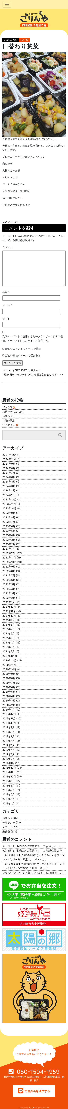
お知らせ (7, 416)
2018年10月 (9, 776)
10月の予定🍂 (10, 425)
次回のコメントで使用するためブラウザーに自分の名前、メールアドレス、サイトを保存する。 (32, 338)
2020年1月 (8, 709)
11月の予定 (8, 420)
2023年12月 (9, 499)
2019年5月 (8, 745)
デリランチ (8, 822)
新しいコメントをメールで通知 (23, 348)
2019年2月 (8, 758)
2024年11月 (9, 459)
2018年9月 (8, 781)
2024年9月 (8, 463)
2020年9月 (8, 673)
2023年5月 (8, 530)
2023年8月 (8, 517)
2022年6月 (8, 579)
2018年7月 (8, 790)
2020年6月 (8, 687)
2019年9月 (8, 727)
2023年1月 (8, 548)
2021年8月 (8, 624)
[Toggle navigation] (7, 4)
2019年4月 (8, 749)
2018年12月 (9, 767)
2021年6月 (8, 633)
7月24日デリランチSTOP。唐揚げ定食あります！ (30, 374)
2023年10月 (9, 508)
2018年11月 (8, 772)
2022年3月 (8, 593)
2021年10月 (9, 615)
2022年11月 (9, 557)
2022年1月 (8, 602)
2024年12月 (9, 454)
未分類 (24, 39)
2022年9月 (8, 566)
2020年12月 (9, 660)
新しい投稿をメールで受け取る (23, 355)
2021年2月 (8, 651)
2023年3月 (8, 539)
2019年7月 (8, 736)
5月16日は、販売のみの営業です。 (22, 846)
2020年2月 (8, 705)
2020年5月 (8, 691)
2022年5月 (8, 584)
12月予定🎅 (9, 407)
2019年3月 (8, 754)
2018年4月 (8, 803)
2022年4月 (8, 588)
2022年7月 (8, 575)
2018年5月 (8, 798)
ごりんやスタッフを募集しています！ (23, 872)
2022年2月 (8, 597)
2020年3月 (8, 700)
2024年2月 (8, 490)
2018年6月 (8, 794)
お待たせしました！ (13, 411)
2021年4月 (8, 642)
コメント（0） (10, 221)
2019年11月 (8, 718)
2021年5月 (8, 638)
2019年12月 (9, 714)
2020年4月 (8, 696)
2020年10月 (9, 669)
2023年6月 (8, 526)
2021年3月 (8, 647)
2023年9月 (8, 512)
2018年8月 (8, 785)
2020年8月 (8, 678)
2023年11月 (9, 504)
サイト (6, 318)
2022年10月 (9, 562)
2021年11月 (8, 611)
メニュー (7, 827)
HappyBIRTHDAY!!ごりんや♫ (23, 370)
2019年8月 (8, 732)
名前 (5, 292)
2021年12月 (9, 606)
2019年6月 (8, 740)
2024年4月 (8, 481)
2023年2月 (8, 544)
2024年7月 (8, 472)
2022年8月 (8, 571)
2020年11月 (9, 664)
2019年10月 (9, 722)
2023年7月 (8, 521)
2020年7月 (8, 682)
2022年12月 (9, 553)
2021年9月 (8, 620)
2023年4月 (8, 535)
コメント (7, 247)
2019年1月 (8, 763)
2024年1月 (8, 495)
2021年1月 (8, 655)
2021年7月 (8, 629)
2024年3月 (8, 486)
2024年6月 (8, 477)
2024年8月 (8, 468)
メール (7, 305)
